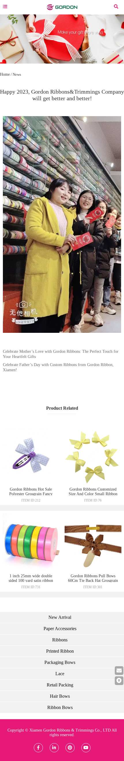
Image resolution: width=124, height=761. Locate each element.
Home (5, 74)
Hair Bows (60, 696)
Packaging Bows (59, 662)
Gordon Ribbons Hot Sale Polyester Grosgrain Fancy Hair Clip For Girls (30, 494)
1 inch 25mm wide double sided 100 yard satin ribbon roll (31, 580)
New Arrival (59, 617)
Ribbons (59, 639)
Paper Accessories (60, 628)
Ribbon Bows (60, 707)
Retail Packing (60, 684)
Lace (59, 673)
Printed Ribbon (60, 651)
